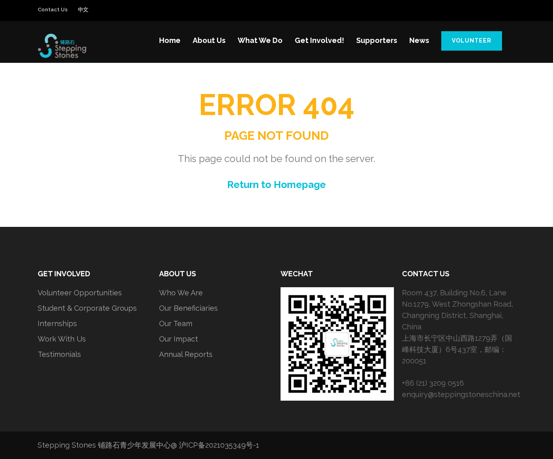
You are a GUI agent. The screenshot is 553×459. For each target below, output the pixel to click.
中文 (83, 9)
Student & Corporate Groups (87, 308)
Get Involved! (319, 40)
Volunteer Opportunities (80, 292)
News (419, 40)
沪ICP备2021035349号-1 (219, 445)
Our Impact (178, 339)
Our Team (175, 323)
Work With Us (62, 339)
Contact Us (53, 9)
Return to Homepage (276, 184)
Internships (57, 323)
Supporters (376, 40)
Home (170, 40)
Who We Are (181, 292)
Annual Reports (186, 354)
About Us (209, 40)
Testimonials (59, 354)
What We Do (260, 40)
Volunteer (471, 40)
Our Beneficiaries (188, 308)
